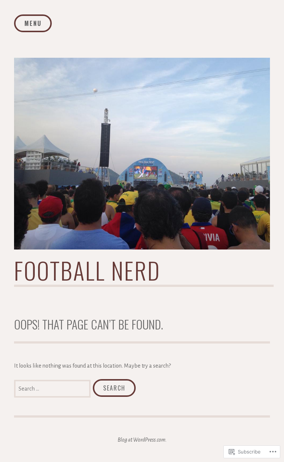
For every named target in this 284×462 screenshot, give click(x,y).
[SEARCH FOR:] (53, 388)
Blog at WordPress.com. (142, 440)
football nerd (87, 270)
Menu (32, 23)
